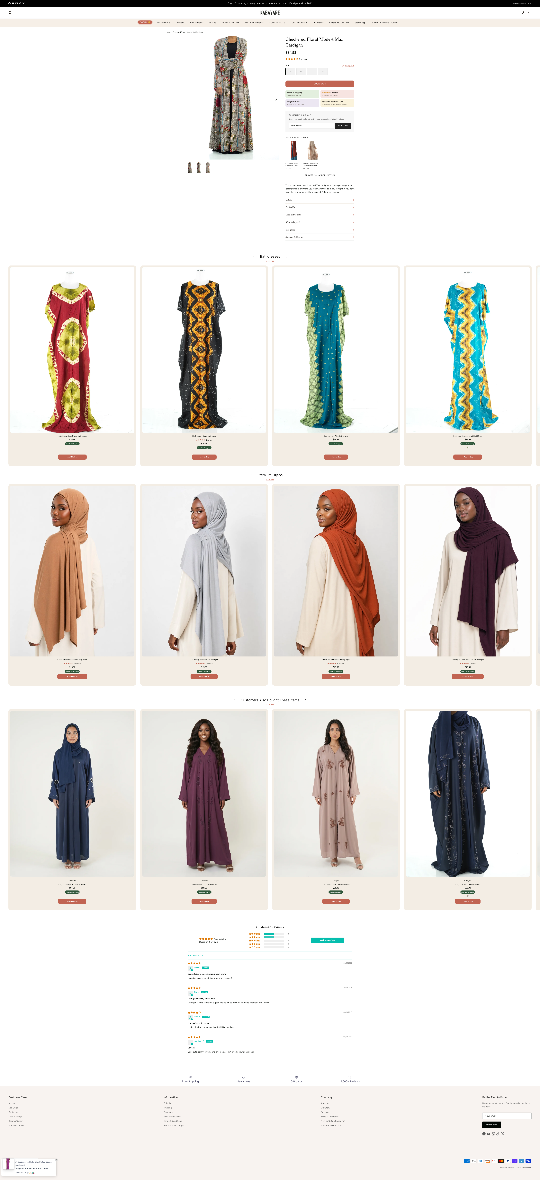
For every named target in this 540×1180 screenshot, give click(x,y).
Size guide (290, 229)
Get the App (360, 22)
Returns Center (15, 1121)
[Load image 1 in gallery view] (232, 98)
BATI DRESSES (197, 22)
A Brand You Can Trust (339, 22)
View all (270, 261)
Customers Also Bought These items (270, 700)
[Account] (523, 12)
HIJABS (212, 22)
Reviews (325, 1112)
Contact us (13, 1112)
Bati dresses (270, 256)
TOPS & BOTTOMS (299, 22)
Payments (168, 1112)
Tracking (168, 1107)
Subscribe (491, 1124)
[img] (194, 963)
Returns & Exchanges (174, 1125)
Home (168, 32)
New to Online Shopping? (333, 1121)
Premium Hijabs (270, 475)
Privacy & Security (172, 1116)
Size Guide (13, 1107)
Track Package (15, 1116)
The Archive (318, 22)
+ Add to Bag (72, 457)
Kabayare (18, 1168)
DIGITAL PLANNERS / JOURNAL (385, 22)
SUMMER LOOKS (277, 22)
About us (325, 1103)
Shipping (168, 1103)
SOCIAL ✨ (145, 22)
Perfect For (290, 207)
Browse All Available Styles (320, 175)
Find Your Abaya (16, 1125)
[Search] (10, 12)
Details (289, 199)
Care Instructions (293, 214)
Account (12, 1103)
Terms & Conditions (173, 1121)
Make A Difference (329, 1116)
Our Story (325, 1107)
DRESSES (180, 22)
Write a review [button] (327, 940)
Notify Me (343, 126)
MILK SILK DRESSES (254, 22)
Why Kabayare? (293, 222)
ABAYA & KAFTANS (230, 22)
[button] (292, 59)
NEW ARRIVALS (163, 22)
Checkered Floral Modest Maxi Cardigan (188, 32)
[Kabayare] (270, 13)
